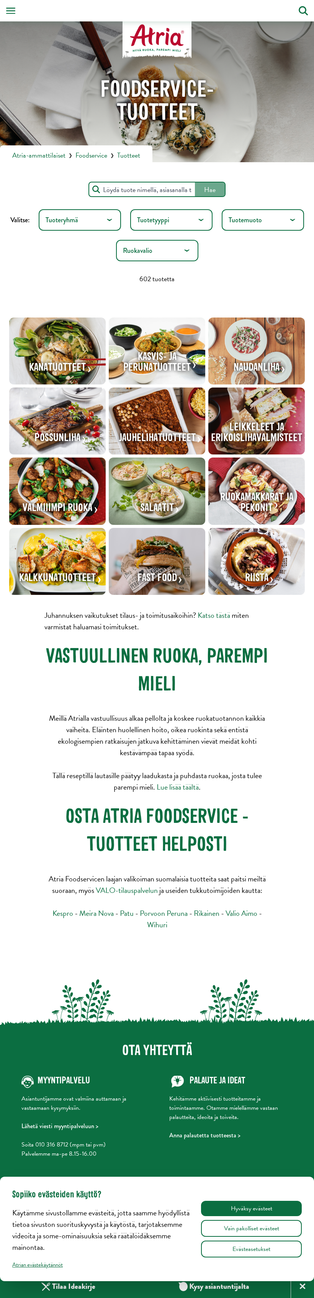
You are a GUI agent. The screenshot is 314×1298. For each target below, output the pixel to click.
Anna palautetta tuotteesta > (204, 1135)
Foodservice (91, 155)
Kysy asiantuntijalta (214, 1286)
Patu (127, 913)
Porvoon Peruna (164, 913)
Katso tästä (214, 615)
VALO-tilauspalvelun (127, 890)
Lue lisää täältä (178, 787)
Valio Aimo (241, 913)
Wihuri (157, 924)
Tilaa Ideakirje (73, 1286)
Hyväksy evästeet (251, 1208)
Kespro (62, 913)
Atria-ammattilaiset (38, 155)
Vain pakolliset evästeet (251, 1228)
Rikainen (206, 913)
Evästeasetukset (251, 1249)
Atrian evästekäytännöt (37, 1265)
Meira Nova (96, 913)
